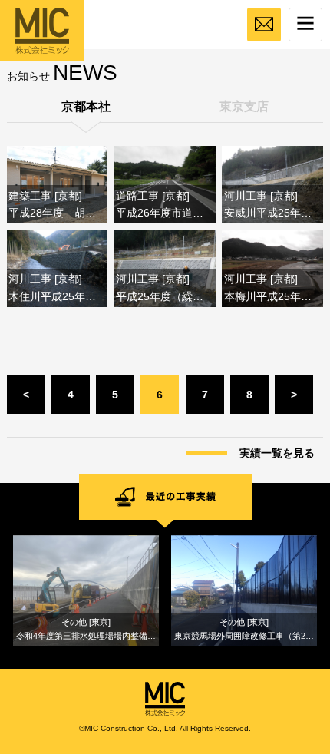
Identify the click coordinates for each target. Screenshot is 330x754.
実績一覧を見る (277, 453)
